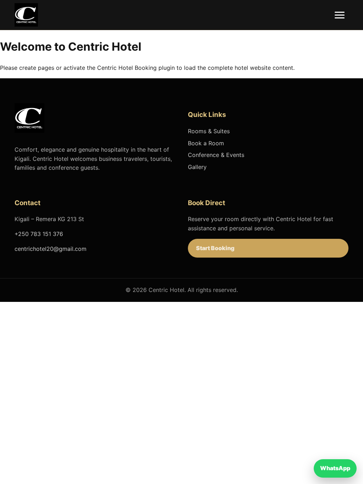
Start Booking (215, 248)
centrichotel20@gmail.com (50, 248)
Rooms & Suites (209, 131)
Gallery (197, 166)
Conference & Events (216, 154)
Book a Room (206, 143)
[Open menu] (339, 15)
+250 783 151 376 (39, 233)
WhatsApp (335, 468)
